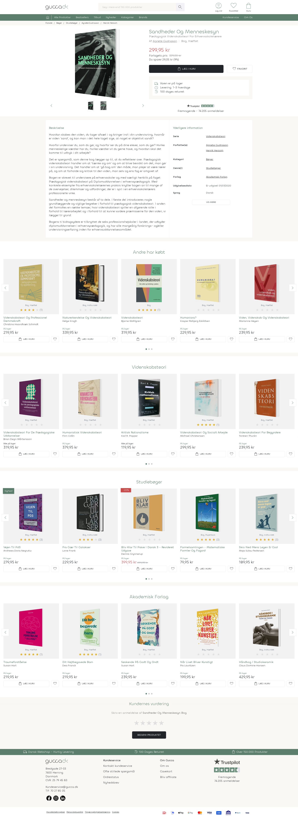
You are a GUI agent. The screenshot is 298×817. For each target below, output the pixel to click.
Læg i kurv (186, 68)
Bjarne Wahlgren (131, 321)
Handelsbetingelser (55, 812)
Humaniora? (188, 317)
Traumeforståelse (15, 662)
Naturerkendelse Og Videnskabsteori (87, 317)
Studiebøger (213, 168)
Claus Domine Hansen (252, 665)
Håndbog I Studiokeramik (256, 662)
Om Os (248, 17)
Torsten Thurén (248, 436)
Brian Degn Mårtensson (17, 439)
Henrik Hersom (214, 150)
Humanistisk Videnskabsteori (82, 432)
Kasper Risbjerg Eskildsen (195, 321)
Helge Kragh (69, 321)
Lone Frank (69, 550)
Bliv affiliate (168, 777)
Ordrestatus (111, 777)
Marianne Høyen (249, 321)
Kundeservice (231, 17)
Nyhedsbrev (111, 782)
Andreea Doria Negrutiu (17, 550)
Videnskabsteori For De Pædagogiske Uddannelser (28, 434)
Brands (143, 17)
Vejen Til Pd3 (12, 547)
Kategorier (127, 17)
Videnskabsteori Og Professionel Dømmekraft (25, 319)
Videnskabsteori (215, 136)
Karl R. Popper (129, 436)
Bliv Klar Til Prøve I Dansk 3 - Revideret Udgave (147, 549)
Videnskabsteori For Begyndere (260, 432)
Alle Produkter (62, 17)
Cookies (115, 812)
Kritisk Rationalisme (134, 432)
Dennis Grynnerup (132, 554)
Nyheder (111, 17)
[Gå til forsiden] (57, 761)
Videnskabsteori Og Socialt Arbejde (204, 432)
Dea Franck (69, 665)
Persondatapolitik (75, 812)
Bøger (209, 159)
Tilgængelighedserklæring (97, 812)
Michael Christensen (192, 436)
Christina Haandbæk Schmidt (20, 324)
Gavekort (166, 771)
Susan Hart (10, 665)
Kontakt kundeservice (117, 766)
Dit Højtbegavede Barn (77, 662)
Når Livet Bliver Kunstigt (196, 662)
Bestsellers (82, 17)
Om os (164, 766)
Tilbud (97, 17)
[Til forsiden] (57, 7)
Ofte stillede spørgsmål (119, 771)
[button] (51, 105)
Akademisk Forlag (216, 177)
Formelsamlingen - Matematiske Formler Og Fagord (202, 549)
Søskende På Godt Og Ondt (139, 662)
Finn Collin (68, 436)
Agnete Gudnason (165, 41)
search (180, 7)
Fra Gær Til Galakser (76, 547)
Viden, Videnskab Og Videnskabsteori (264, 317)
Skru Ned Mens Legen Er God (258, 547)
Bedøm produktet (149, 735)
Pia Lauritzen (187, 665)
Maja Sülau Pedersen (251, 550)
